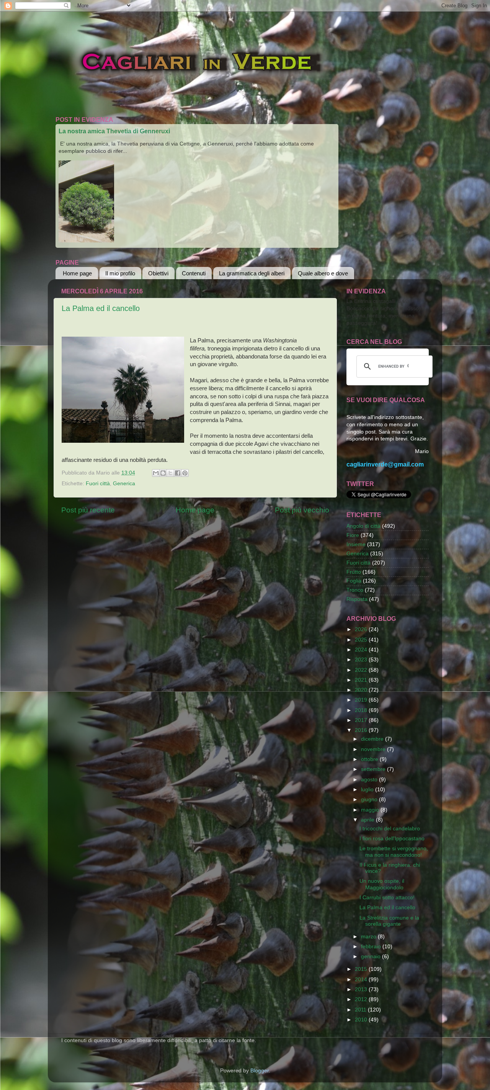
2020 (362, 690)
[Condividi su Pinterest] (185, 473)
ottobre (370, 759)
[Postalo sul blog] (163, 473)
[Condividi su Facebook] (177, 473)
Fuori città (98, 483)
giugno (370, 799)
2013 (362, 989)
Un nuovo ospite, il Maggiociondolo (381, 884)
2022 (362, 670)
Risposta (357, 599)
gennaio (371, 956)
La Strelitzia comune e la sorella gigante (389, 921)
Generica (124, 483)
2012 (362, 999)
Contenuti (194, 273)
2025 (362, 640)
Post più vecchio (302, 510)
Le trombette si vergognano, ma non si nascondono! (393, 852)
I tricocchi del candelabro (389, 828)
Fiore (352, 535)
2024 (362, 650)
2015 (362, 969)
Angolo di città (363, 526)
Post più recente (88, 510)
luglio (368, 789)
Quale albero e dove (323, 273)
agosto (370, 779)
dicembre (373, 739)
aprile (368, 820)
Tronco (354, 590)
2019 (362, 700)
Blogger (259, 1071)
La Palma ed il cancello (101, 308)
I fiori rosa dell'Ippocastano (392, 838)
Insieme (356, 544)
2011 (361, 1010)
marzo (369, 936)
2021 (362, 680)
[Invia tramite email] (156, 473)
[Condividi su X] (170, 473)
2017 (362, 720)
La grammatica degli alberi (251, 273)
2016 (362, 730)
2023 (362, 660)
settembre (374, 769)
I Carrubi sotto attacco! (387, 897)
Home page (77, 273)
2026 (362, 629)
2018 (362, 710)
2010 (362, 1020)
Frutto (353, 572)
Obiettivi (158, 273)
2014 (362, 979)
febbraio (371, 946)
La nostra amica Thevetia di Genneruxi (114, 131)
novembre (374, 749)
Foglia (353, 581)
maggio (371, 810)
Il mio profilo (120, 273)
